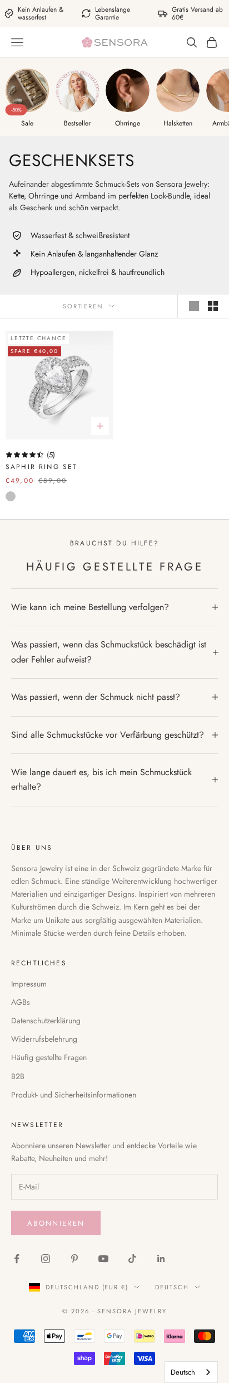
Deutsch (172, 1287)
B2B (17, 1076)
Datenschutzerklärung (46, 1020)
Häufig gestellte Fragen (49, 1057)
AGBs (20, 1002)
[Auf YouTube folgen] (103, 1258)
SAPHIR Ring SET (41, 467)
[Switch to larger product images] (194, 306)
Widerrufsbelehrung (44, 1038)
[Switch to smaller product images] (213, 306)
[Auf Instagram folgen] (45, 1258)
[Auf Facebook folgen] (16, 1258)
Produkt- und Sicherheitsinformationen (73, 1094)
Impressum (29, 983)
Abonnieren (55, 1223)
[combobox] (191, 1372)
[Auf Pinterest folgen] (74, 1258)
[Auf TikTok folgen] (132, 1258)
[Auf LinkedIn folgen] (161, 1258)
